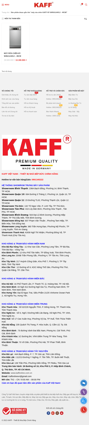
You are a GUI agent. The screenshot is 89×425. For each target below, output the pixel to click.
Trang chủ (5, 12)
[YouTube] (61, 413)
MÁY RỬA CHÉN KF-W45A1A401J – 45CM (12, 54)
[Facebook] (48, 413)
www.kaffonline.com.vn (21, 373)
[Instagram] (57, 413)
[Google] (53, 413)
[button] (36, 257)
